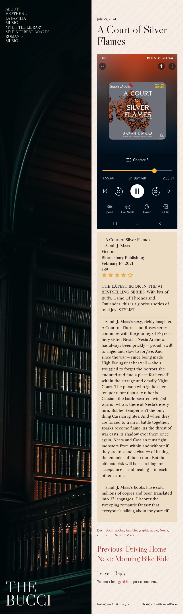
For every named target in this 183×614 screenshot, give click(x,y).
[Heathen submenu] (26, 14)
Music (12, 23)
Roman (13, 36)
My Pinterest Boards (28, 32)
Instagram (104, 604)
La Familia (16, 18)
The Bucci (28, 593)
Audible (131, 530)
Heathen (15, 14)
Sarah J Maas (124, 535)
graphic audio (148, 530)
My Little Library (24, 27)
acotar (119, 530)
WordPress (169, 604)
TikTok (119, 604)
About (12, 9)
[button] (104, 276)
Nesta (164, 530)
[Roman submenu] (22, 36)
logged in (122, 582)
